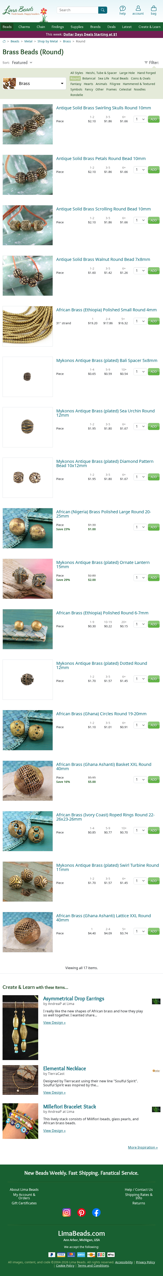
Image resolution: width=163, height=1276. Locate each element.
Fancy (89, 89)
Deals (111, 26)
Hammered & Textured (139, 84)
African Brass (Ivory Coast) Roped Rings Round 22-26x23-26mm (105, 817)
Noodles (140, 89)
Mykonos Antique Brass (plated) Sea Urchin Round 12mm (105, 413)
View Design (54, 1022)
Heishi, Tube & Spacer (101, 73)
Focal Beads (120, 78)
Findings (58, 26)
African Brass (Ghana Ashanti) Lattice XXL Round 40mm (103, 918)
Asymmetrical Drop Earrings (73, 998)
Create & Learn (149, 26)
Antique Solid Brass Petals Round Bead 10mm (101, 158)
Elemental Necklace (64, 1068)
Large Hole (127, 73)
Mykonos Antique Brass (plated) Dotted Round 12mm (101, 665)
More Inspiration (143, 1147)
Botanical (89, 78)
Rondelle (76, 95)
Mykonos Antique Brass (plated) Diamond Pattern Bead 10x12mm (104, 463)
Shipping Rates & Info (139, 1196)
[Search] (102, 10)
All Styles (76, 73)
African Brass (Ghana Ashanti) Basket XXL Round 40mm (103, 766)
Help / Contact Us (139, 1189)
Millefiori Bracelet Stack (69, 1106)
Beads (7, 26)
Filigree (115, 84)
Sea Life (103, 78)
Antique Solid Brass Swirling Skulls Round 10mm (103, 108)
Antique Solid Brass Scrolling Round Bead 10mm (103, 209)
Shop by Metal (48, 41)
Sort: (6, 63)
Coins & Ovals (140, 78)
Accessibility (124, 1262)
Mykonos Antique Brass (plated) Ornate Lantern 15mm (103, 564)
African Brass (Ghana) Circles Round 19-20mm (101, 714)
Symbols (76, 89)
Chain (41, 26)
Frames (111, 89)
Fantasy (75, 84)
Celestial (125, 89)
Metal (28, 41)
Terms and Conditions (93, 1265)
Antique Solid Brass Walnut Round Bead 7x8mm (103, 259)
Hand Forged (146, 73)
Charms (24, 26)
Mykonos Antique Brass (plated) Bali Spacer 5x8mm (106, 360)
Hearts (88, 84)
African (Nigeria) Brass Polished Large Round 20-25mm (103, 514)
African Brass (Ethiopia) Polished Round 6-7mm (102, 613)
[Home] (4, 41)
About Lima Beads (24, 1189)
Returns (138, 1203)
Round (75, 78)
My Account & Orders (24, 1196)
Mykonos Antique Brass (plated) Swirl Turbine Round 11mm (107, 867)
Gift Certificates (24, 1203)
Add (154, 119)
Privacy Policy (145, 1262)
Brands (95, 26)
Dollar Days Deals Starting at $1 (90, 34)
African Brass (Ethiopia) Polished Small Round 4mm (106, 310)
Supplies (77, 26)
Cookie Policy (65, 1265)
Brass (67, 41)
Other (100, 89)
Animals (101, 84)
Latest (127, 26)
